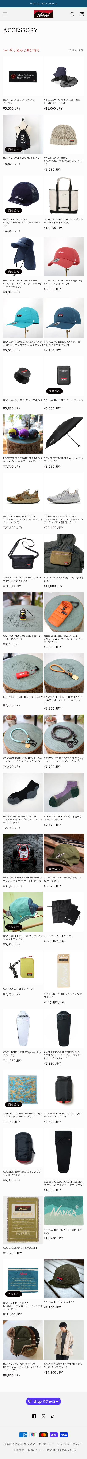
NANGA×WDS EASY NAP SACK (21, 158)
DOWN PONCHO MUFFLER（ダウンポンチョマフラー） (63, 1365)
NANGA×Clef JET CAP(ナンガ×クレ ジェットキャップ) (23, 937)
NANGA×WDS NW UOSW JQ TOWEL (19, 101)
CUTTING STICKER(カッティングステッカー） (63, 995)
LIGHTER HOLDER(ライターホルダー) (23, 698)
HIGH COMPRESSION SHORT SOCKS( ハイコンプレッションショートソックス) (22, 819)
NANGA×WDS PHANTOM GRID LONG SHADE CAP (62, 101)
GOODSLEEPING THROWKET (20, 1247)
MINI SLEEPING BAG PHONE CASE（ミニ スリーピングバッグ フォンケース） (63, 639)
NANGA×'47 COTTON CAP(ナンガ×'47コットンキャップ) (63, 282)
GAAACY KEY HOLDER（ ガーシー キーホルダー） (22, 637)
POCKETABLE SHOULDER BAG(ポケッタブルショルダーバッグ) (23, 459)
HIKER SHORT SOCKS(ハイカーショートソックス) (63, 818)
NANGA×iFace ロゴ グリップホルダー (23, 401)
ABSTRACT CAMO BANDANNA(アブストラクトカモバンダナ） (23, 1115)
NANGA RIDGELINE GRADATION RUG (63, 1231)
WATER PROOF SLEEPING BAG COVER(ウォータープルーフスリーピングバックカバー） (63, 1055)
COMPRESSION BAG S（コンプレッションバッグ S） (63, 1115)
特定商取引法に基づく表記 (61, 1450)
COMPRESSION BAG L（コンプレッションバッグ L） (22, 1173)
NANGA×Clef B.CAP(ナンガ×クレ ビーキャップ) (62, 879)
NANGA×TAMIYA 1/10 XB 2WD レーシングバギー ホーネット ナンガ (22, 879)
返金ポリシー (46, 1443)
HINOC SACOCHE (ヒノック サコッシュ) (64, 579)
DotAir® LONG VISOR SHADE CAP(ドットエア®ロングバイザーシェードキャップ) (22, 283)
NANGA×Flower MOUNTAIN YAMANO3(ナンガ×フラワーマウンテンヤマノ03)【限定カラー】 (63, 519)
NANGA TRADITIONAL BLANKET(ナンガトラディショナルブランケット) (23, 1306)
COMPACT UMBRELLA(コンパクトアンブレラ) (63, 459)
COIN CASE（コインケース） (19, 989)
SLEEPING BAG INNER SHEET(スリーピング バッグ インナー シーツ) (64, 1183)
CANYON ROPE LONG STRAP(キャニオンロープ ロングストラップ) (64, 759)
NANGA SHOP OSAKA (24, 1443)
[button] (5, 14)
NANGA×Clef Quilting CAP (59, 1302)
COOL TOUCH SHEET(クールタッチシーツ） (22, 1054)
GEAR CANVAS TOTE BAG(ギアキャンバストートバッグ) (63, 221)
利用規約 (19, 1450)
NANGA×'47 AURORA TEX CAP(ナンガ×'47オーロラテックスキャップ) (23, 343)
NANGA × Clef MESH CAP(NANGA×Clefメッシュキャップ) (22, 222)
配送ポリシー (35, 1450)
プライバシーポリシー (70, 1443)
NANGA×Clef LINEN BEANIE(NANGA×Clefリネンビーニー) (64, 161)
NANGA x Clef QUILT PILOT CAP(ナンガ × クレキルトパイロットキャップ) (22, 1367)
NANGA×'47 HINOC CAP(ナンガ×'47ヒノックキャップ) (62, 343)
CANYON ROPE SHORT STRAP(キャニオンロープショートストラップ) (63, 700)
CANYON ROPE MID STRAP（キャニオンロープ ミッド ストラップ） (22, 759)
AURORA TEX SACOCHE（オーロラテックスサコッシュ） (22, 579)
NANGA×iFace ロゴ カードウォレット (63, 401)
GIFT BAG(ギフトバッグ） (59, 936)
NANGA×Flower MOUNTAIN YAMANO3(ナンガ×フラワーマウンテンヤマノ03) (22, 519)
